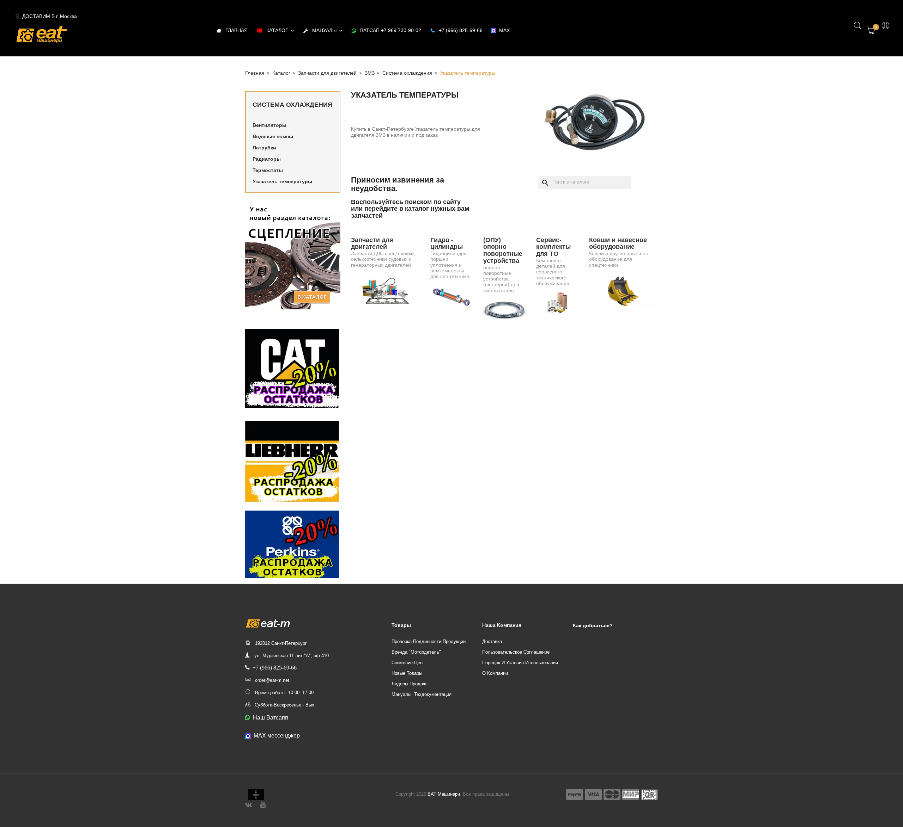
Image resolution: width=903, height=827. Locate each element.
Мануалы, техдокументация (422, 694)
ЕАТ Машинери (444, 794)
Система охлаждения (292, 104)
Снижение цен (407, 662)
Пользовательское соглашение (516, 652)
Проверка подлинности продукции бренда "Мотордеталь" (429, 647)
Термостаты (268, 170)
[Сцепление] (292, 256)
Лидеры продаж (409, 683)
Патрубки (264, 147)
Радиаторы (267, 159)
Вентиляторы (269, 125)
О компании (495, 673)
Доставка (492, 641)
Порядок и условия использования (520, 662)
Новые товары (407, 673)
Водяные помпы (273, 136)
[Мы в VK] (248, 804)
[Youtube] (263, 804)
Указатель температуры (282, 181)
